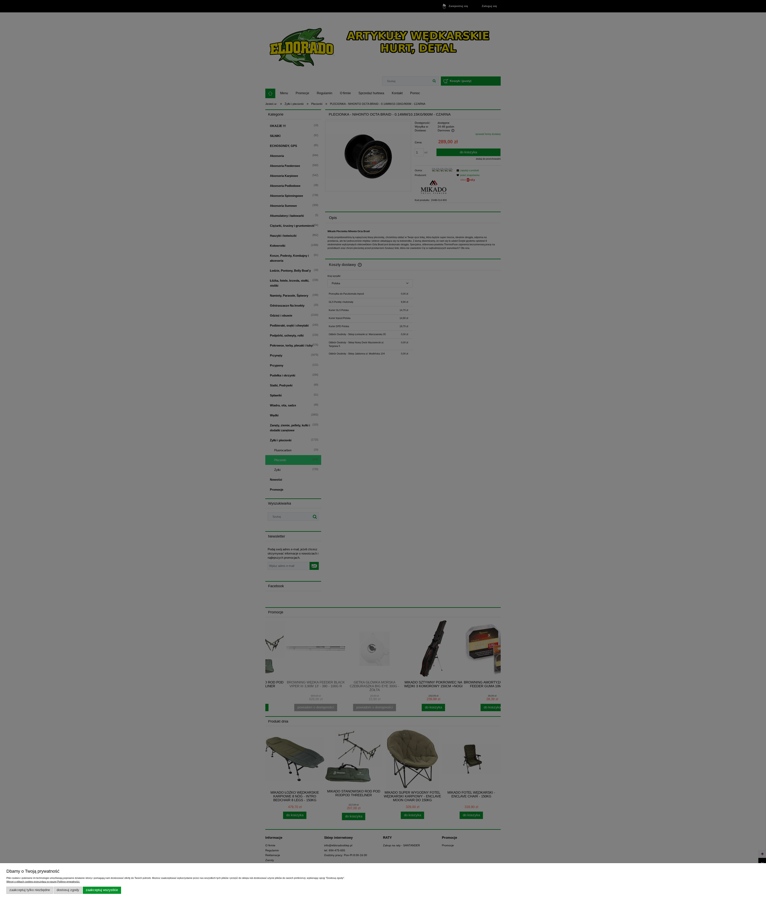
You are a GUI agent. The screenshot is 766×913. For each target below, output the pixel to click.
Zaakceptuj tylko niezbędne (29, 890)
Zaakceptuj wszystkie (102, 890)
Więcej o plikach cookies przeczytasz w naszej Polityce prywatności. (43, 881)
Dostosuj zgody (68, 890)
